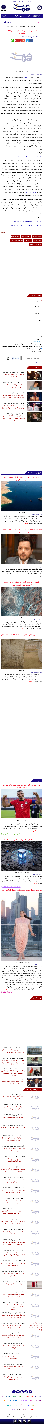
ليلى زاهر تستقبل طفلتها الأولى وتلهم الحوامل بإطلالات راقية (22, 890)
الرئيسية (40, 22)
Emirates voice (26, 236)
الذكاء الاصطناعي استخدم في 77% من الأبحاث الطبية (22, 840)
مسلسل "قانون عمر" (30, 192)
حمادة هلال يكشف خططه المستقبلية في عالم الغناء (28, 221)
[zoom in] (5, 22)
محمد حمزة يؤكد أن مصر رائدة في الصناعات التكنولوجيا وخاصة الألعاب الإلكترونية (13, 1307)
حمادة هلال (26, 77)
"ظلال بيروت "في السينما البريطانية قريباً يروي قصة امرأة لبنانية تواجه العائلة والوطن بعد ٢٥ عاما (13, 1063)
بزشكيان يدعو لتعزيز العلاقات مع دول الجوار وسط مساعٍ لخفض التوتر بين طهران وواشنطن (13, 1073)
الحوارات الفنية (32, 22)
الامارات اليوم (15, 236)
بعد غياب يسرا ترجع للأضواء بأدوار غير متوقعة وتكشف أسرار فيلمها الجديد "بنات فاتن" (13, 418)
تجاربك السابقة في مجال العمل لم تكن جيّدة (13, 1127)
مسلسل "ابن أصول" (16, 240)
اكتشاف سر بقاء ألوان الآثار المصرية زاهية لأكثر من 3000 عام (21, 635)
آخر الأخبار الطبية (8, 992)
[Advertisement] (22, 270)
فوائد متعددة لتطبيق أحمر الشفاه (13, 1284)
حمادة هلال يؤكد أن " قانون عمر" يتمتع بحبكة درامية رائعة (26, 156)
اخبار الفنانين (37, 240)
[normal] (8, 22)
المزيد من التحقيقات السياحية (11, 834)
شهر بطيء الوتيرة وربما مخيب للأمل (13, 1117)
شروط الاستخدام (37, 341)
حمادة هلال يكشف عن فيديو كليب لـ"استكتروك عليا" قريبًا (26, 225)
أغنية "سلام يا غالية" (35, 244)
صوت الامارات (37, 236)
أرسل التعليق (37, 362)
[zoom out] (11, 22)
